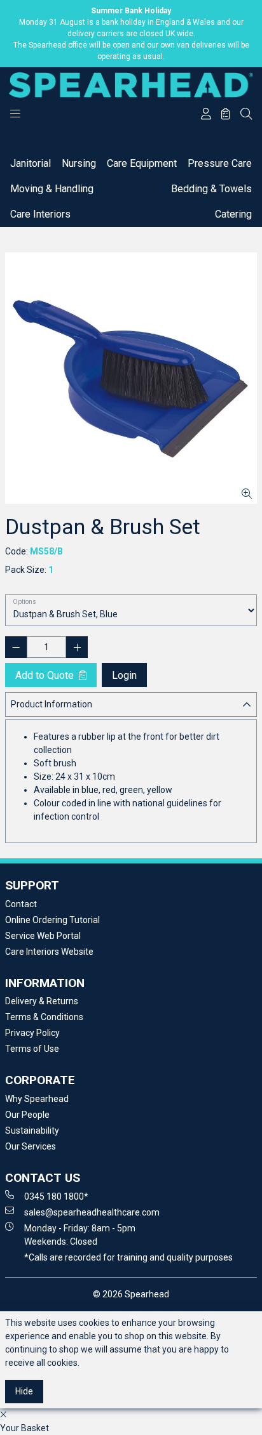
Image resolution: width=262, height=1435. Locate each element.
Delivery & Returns (41, 1001)
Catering (233, 214)
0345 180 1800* (56, 1196)
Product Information (51, 704)
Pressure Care (220, 163)
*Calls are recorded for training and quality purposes (128, 1257)
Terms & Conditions (44, 1017)
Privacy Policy (32, 1033)
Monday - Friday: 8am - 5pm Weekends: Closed (79, 1235)
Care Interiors (40, 214)
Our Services (30, 1146)
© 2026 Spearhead (131, 1294)
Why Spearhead (37, 1099)
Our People (27, 1115)
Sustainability (32, 1130)
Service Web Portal (43, 936)
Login (124, 675)
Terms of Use (32, 1049)
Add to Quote (45, 675)
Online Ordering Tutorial (52, 920)
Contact (21, 904)
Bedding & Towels (211, 189)
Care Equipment (142, 163)
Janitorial (30, 163)
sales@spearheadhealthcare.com (92, 1212)
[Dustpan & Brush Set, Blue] (131, 378)
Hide (24, 1391)
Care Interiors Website (49, 952)
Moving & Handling (51, 189)
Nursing (79, 163)
